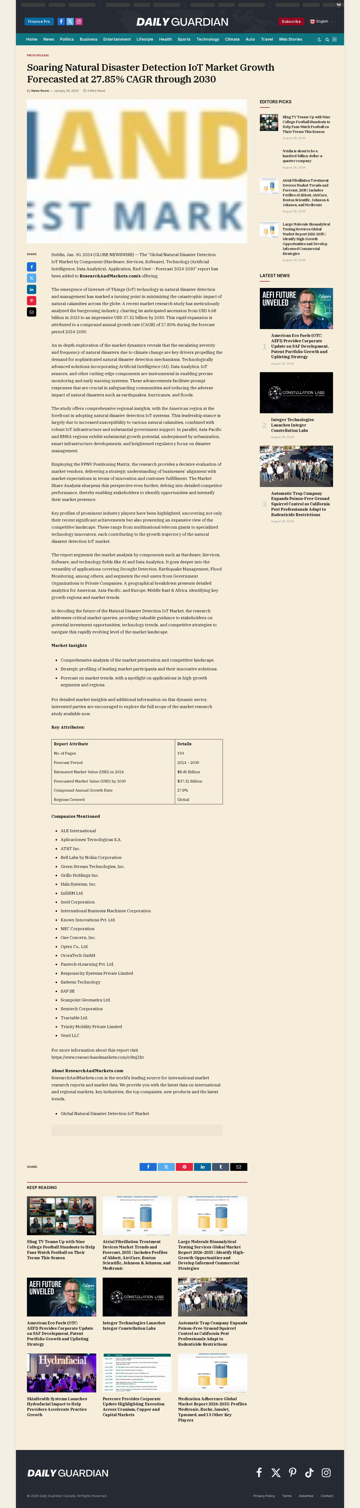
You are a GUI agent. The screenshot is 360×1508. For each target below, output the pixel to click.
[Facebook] (31, 267)
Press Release (38, 55)
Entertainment (117, 39)
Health (165, 39)
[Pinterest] (31, 300)
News (48, 39)
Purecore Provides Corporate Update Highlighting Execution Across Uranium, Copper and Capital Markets (134, 1406)
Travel (267, 39)
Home (31, 39)
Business (88, 39)
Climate (232, 39)
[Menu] (334, 39)
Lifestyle (145, 39)
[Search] (327, 39)
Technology (207, 39)
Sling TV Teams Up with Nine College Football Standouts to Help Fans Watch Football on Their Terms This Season (61, 1249)
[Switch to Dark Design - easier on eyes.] (319, 39)
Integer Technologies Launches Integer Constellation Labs (134, 1325)
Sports (184, 39)
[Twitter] (31, 278)
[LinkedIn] (31, 289)
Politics (67, 39)
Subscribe (291, 21)
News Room (40, 91)
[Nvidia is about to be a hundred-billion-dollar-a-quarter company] (269, 156)
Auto (250, 39)
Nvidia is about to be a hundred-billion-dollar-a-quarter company (303, 156)
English (321, 21)
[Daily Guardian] (182, 21)
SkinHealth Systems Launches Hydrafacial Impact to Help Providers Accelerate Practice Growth (57, 1406)
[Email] (31, 312)
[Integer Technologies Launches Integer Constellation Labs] (137, 1297)
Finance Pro (39, 21)
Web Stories (290, 39)
